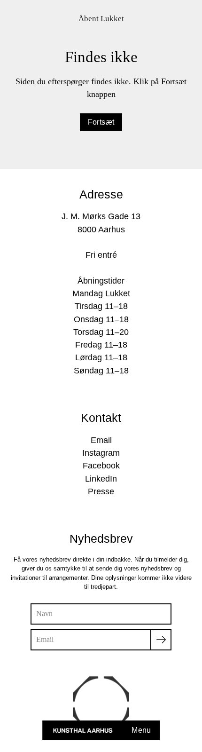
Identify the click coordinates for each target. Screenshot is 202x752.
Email (101, 440)
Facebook (101, 465)
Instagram (101, 453)
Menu (141, 730)
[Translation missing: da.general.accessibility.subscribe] (160, 639)
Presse (101, 491)
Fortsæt (101, 122)
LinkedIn (101, 478)
